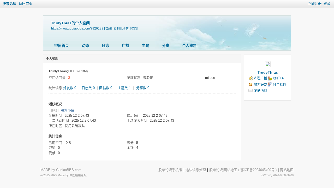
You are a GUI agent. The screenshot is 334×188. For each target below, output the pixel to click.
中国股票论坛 (78, 175)
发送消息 (260, 90)
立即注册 (314, 3)
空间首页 (61, 45)
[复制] (117, 28)
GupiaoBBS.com (68, 170)
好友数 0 (69, 88)
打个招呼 (280, 84)
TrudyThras (268, 72)
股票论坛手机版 (170, 170)
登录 (327, 3)
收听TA (278, 78)
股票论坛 (9, 3)
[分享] (125, 28)
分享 (165, 45)
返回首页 (25, 3)
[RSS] (134, 28)
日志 (105, 45)
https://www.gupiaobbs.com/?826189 (77, 28)
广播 (125, 45)
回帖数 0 (105, 88)
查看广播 (260, 78)
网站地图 (230, 170)
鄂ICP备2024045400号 (257, 170)
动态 (85, 45)
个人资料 (189, 45)
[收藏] (108, 28)
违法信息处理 (196, 170)
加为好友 (260, 84)
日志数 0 (88, 88)
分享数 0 (142, 88)
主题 (145, 45)
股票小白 (67, 110)
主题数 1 (124, 88)
